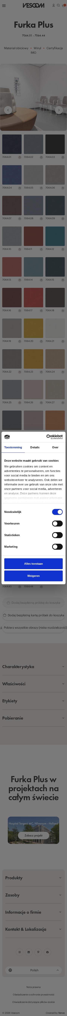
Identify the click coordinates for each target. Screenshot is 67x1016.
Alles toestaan (33, 563)
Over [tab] (55, 447)
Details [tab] (34, 447)
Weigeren (33, 575)
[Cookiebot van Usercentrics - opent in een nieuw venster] (47, 436)
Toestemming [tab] (13, 447)
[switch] (57, 524)
